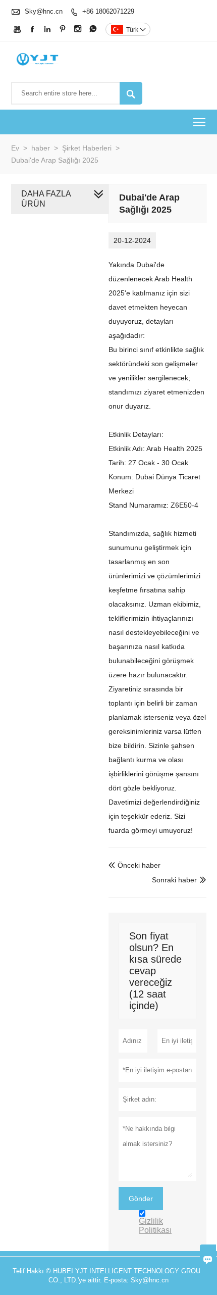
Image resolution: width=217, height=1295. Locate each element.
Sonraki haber (174, 880)
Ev (15, 148)
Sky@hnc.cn (44, 11)
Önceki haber (134, 865)
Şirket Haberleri (87, 148)
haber (40, 148)
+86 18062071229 (108, 11)
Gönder (141, 1198)
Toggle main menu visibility (199, 122)
